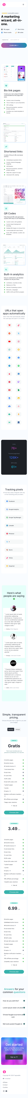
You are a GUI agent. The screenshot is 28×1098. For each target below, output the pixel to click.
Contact (5, 1085)
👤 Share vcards (6, 32)
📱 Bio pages (5, 29)
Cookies (5, 1087)
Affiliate (5, 1082)
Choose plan (14, 812)
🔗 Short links (19, 29)
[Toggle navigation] (23, 4)
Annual (18, 729)
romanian (7, 1078)
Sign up (13, 1057)
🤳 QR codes (19, 32)
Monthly (10, 729)
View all (15, 805)
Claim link (13, 45)
